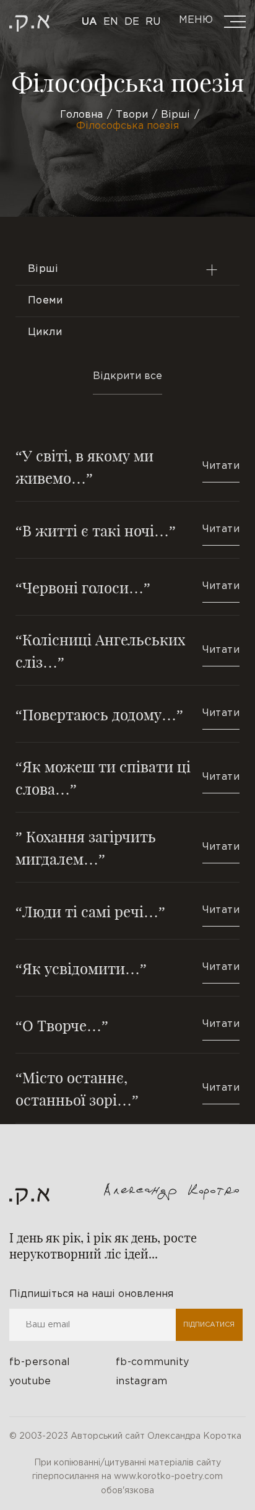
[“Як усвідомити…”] (127, 968)
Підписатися (209, 1325)
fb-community (152, 1362)
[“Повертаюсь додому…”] (127, 714)
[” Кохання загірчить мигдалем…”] (127, 847)
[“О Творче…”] (127, 1025)
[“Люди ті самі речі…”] (127, 911)
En (110, 22)
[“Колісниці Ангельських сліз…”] (127, 650)
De (131, 22)
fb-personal (39, 1362)
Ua (89, 22)
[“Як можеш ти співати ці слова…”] (127, 777)
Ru (152, 22)
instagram (142, 1381)
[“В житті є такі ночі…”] (127, 530)
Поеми (45, 300)
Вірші (43, 269)
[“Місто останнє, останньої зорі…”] (127, 1088)
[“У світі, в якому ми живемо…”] (127, 472)
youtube (30, 1381)
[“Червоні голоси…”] (127, 587)
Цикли (45, 332)
